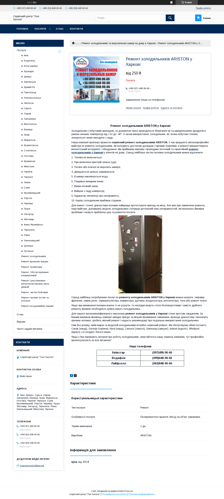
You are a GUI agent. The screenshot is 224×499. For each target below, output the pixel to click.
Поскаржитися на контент (114, 494)
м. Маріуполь (28, 140)
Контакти (76, 28)
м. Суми (25, 187)
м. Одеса (26, 108)
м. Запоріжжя (28, 118)
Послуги (40, 28)
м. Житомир (27, 219)
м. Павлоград (28, 92)
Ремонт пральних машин (34, 261)
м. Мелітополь (29, 124)
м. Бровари (27, 71)
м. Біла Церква (29, 66)
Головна (22, 28)
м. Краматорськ (29, 145)
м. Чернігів (26, 171)
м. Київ (24, 55)
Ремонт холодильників (33, 256)
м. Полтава (27, 156)
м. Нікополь (27, 103)
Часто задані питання (29, 328)
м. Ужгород (27, 214)
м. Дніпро (26, 76)
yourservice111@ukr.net (32, 465)
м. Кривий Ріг (28, 87)
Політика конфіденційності (141, 494)
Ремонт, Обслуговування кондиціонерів (34, 274)
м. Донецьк (27, 245)
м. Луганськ (27, 251)
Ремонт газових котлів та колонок (35, 299)
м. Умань (26, 182)
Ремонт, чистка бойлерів (34, 292)
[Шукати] (170, 18)
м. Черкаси (27, 177)
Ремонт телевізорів (31, 267)
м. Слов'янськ (28, 150)
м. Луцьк (25, 208)
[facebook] (71, 376)
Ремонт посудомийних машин (37, 306)
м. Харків (26, 113)
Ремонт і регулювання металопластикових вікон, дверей (35, 283)
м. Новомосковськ (31, 97)
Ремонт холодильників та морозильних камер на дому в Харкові (119, 43)
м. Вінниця (26, 129)
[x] (75, 376)
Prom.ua (128, 491)
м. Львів (25, 134)
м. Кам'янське (28, 82)
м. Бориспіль (28, 60)
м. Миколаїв (27, 166)
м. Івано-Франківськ (32, 224)
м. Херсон (26, 198)
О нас (60, 28)
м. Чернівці (27, 203)
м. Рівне (25, 235)
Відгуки (21, 321)
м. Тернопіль (28, 229)
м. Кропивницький (30, 193)
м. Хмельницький (30, 240)
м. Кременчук (28, 161)
